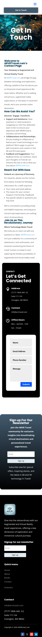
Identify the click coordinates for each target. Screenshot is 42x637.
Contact (7, 581)
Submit (26, 384)
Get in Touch (21, 10)
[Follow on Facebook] (22, 634)
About (7, 574)
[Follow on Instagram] (31, 634)
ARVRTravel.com (14, 63)
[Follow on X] (27, 634)
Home (7, 570)
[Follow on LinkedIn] (36, 634)
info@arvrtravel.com (13, 605)
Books (7, 577)
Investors (8, 587)
